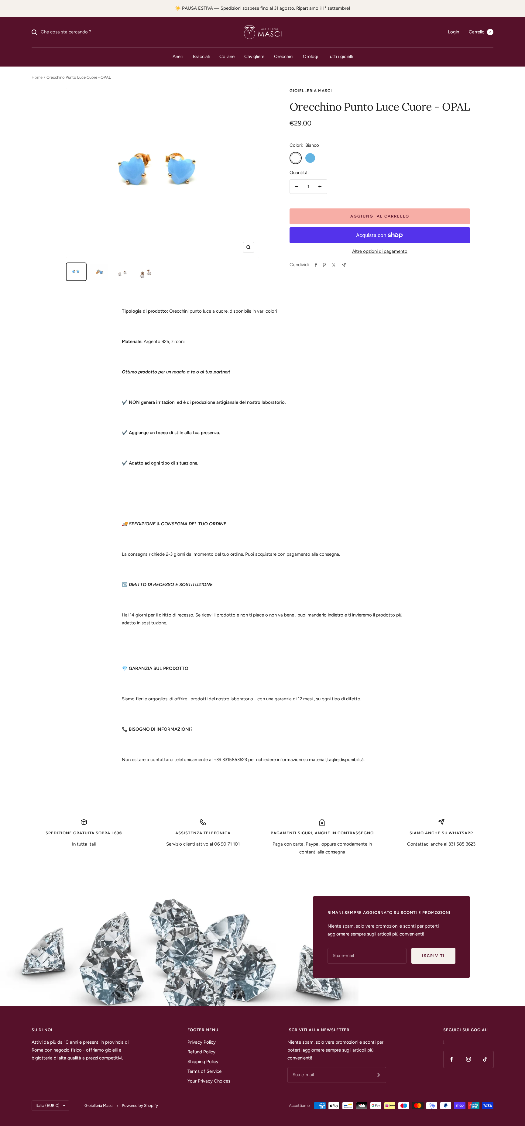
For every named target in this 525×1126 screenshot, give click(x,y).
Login (453, 32)
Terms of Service (204, 1071)
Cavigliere (254, 56)
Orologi (310, 56)
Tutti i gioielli (340, 56)
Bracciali (201, 56)
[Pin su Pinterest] (324, 265)
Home (37, 77)
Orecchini (283, 56)
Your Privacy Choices (208, 1081)
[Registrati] (377, 1075)
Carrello (480, 32)
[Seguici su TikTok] (485, 1059)
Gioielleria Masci (311, 90)
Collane (227, 56)
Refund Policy (201, 1052)
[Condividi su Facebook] (316, 265)
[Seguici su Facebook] (451, 1059)
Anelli (178, 56)
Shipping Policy (202, 1061)
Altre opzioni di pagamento (379, 251)
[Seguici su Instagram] (468, 1059)
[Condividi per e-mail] (344, 265)
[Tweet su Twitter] (333, 265)
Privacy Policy (201, 1042)
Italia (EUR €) (48, 1105)
